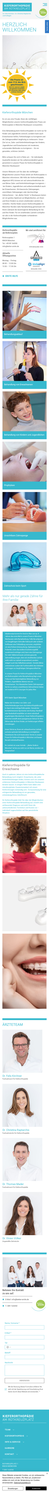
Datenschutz (39, 1337)
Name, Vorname (12, 1181)
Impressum (38, 1340)
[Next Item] (41, 52)
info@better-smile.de (10, 246)
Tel (6, 1201)
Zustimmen (36, 1488)
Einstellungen (13, 1488)
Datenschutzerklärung (22, 1482)
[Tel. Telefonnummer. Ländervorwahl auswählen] (8, 1205)
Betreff (7, 1211)
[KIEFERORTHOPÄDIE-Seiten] (27, 1294)
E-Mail (8, 1191)
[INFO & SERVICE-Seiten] (23, 1300)
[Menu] (45, 4)
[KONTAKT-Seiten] (17, 1312)
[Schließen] (46, 1475)
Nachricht (9, 1221)
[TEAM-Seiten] (13, 1288)
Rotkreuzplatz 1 (8, 237)
